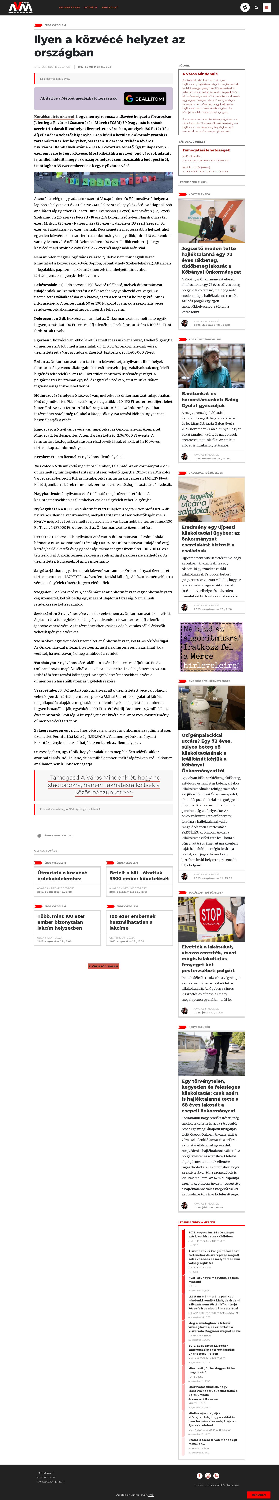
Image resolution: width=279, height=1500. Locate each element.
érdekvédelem (55, 835)
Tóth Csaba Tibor (199, 1335)
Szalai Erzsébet (198, 1448)
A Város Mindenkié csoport (53, 66)
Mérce (192, 1286)
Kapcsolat (110, 7)
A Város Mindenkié (206, 321)
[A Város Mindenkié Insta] (208, 1476)
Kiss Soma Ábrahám (226, 1313)
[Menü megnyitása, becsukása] (267, 7)
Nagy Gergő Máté (199, 1267)
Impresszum (45, 1472)
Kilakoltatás (69, 7)
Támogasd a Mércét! (51, 1481)
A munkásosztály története (206, 1241)
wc (71, 835)
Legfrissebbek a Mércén (196, 1222)
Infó (151, 1494)
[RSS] (216, 1476)
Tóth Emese (195, 1377)
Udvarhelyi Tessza (49, 937)
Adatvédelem (46, 1477)
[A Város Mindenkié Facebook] (200, 1476)
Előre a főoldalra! (103, 966)
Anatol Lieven (197, 1403)
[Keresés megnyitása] (256, 10)
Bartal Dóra (196, 1430)
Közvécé (90, 7)
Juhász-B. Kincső (199, 1313)
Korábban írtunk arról (54, 116)
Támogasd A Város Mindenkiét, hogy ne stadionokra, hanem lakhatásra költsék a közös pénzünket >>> (104, 785)
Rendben (259, 1495)
